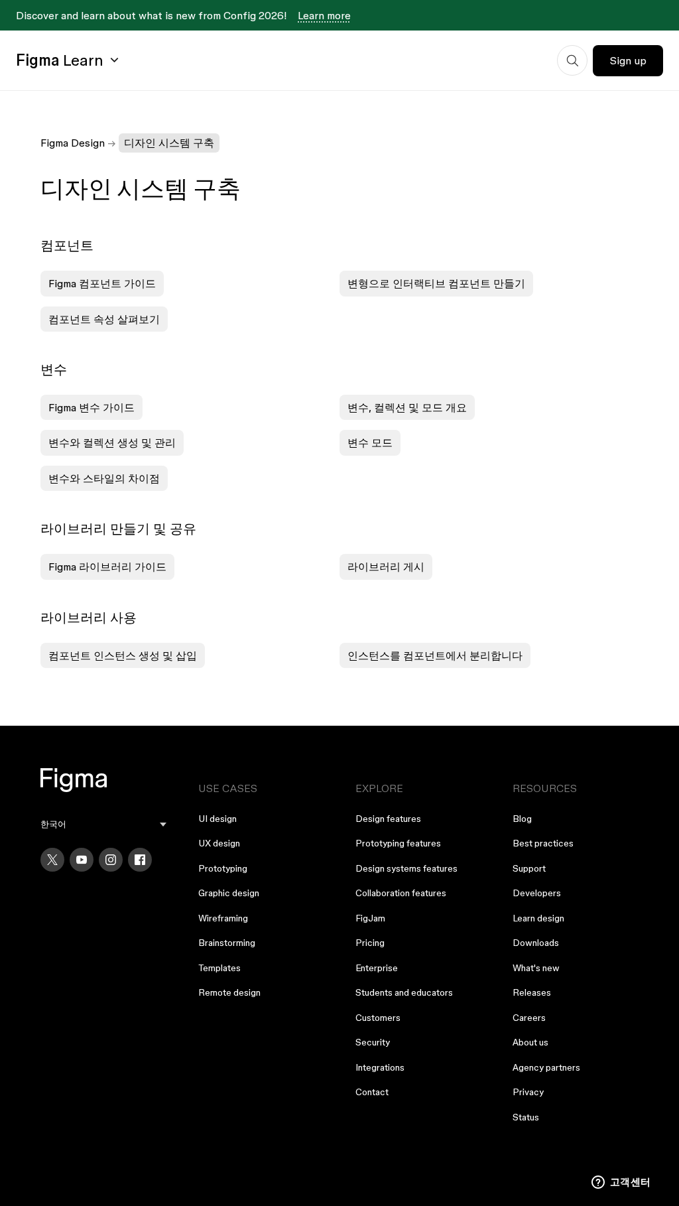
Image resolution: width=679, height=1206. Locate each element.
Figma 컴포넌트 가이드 (102, 283)
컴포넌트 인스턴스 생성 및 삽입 (122, 655)
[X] (52, 860)
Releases (532, 992)
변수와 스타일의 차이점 (104, 478)
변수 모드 (370, 442)
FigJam (370, 918)
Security (372, 1042)
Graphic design (228, 893)
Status (526, 1117)
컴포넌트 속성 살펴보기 (104, 319)
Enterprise (376, 968)
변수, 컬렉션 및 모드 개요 (407, 407)
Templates (219, 968)
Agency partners (546, 1067)
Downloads (536, 942)
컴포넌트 (66, 245)
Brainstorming (226, 942)
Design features (388, 818)
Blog (522, 818)
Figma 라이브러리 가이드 (107, 566)
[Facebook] (140, 860)
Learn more (324, 15)
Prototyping (222, 868)
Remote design (229, 992)
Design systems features (406, 868)
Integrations (379, 1067)
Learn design (538, 918)
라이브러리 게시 (385, 566)
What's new (536, 968)
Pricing (370, 942)
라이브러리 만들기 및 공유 (118, 528)
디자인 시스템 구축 (169, 143)
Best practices (543, 843)
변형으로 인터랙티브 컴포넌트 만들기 (436, 283)
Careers (529, 1017)
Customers (378, 1017)
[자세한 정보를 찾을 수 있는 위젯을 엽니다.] (621, 1182)
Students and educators (404, 992)
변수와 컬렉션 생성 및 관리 (112, 442)
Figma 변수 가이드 (91, 407)
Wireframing (223, 918)
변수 (53, 369)
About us (530, 1042)
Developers (537, 893)
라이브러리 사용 (88, 617)
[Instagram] (111, 860)
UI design (217, 818)
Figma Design (72, 143)
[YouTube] (81, 860)
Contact (372, 1092)
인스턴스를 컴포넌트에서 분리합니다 (435, 655)
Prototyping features (398, 843)
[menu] (103, 824)
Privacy (528, 1092)
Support (529, 868)
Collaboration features (400, 893)
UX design (219, 843)
